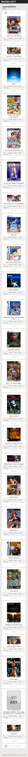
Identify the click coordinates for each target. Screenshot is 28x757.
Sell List (14, 9)
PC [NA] (10, 710)
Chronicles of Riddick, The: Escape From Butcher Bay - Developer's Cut (14, 712)
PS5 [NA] (10, 233)
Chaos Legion (14, 679)
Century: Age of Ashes (14, 646)
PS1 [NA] (10, 441)
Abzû (13, 84)
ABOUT (6, 755)
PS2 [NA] (10, 115)
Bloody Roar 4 (14, 530)
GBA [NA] (10, 260)
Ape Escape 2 (14, 117)
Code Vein (14, 733)
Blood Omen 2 (13, 416)
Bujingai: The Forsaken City (14, 625)
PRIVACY (24, 755)
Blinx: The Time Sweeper (13, 383)
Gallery (19, 9)
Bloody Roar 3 (14, 497)
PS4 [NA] (10, 34)
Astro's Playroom (14, 290)
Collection (4, 9)
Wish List (9, 9)
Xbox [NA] (10, 381)
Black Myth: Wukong (14, 350)
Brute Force (13, 591)
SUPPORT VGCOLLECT (17, 755)
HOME (3, 755)
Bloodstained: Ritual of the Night (13, 464)
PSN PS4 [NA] (10, 82)
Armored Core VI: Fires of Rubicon (13, 204)
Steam (10, 54)
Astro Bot (14, 235)
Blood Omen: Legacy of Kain (13, 444)
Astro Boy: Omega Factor (13, 262)
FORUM (10, 755)
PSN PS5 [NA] (10, 288)
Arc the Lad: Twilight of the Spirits (14, 183)
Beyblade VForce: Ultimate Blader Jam (14, 318)
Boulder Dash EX (14, 558)
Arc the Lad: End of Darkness (14, 150)
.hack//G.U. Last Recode (13, 36)
